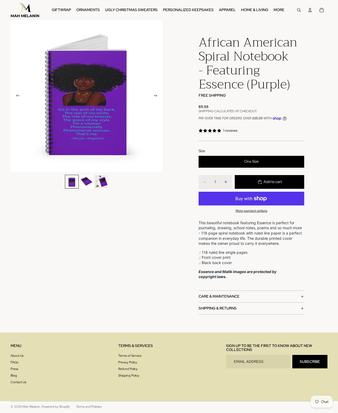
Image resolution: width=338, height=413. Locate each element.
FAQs (14, 362)
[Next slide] (157, 96)
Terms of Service (130, 356)
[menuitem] (279, 10)
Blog (14, 375)
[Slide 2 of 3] (86, 181)
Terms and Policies (88, 407)
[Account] (310, 10)
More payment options (251, 211)
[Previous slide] (16, 96)
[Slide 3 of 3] (101, 181)
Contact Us (18, 382)
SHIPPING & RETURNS (218, 308)
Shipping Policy (128, 375)
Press (14, 369)
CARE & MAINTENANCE (219, 296)
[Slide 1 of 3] (71, 181)
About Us (17, 356)
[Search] (299, 10)
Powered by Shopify (56, 407)
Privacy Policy (127, 362)
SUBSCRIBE (310, 361)
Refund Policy (128, 369)
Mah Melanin (31, 407)
